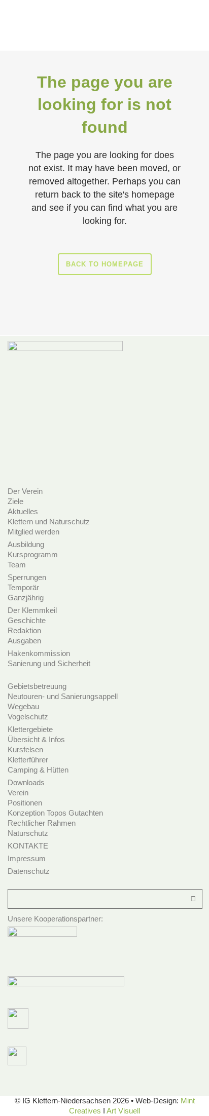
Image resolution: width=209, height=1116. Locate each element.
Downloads (26, 782)
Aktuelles (23, 511)
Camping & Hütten (38, 769)
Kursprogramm (33, 554)
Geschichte (27, 620)
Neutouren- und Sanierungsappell (63, 696)
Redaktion (24, 630)
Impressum (27, 858)
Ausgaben (24, 640)
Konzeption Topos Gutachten (55, 813)
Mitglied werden (33, 531)
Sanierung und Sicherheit (49, 663)
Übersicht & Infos (36, 739)
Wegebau (23, 706)
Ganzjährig (26, 597)
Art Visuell (123, 1110)
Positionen (25, 802)
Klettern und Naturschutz (49, 521)
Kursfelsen (25, 749)
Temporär (23, 587)
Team (17, 564)
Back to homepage (105, 264)
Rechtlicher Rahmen (42, 823)
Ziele (15, 501)
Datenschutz (29, 871)
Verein (18, 792)
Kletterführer (28, 759)
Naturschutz (28, 833)
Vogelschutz (28, 716)
